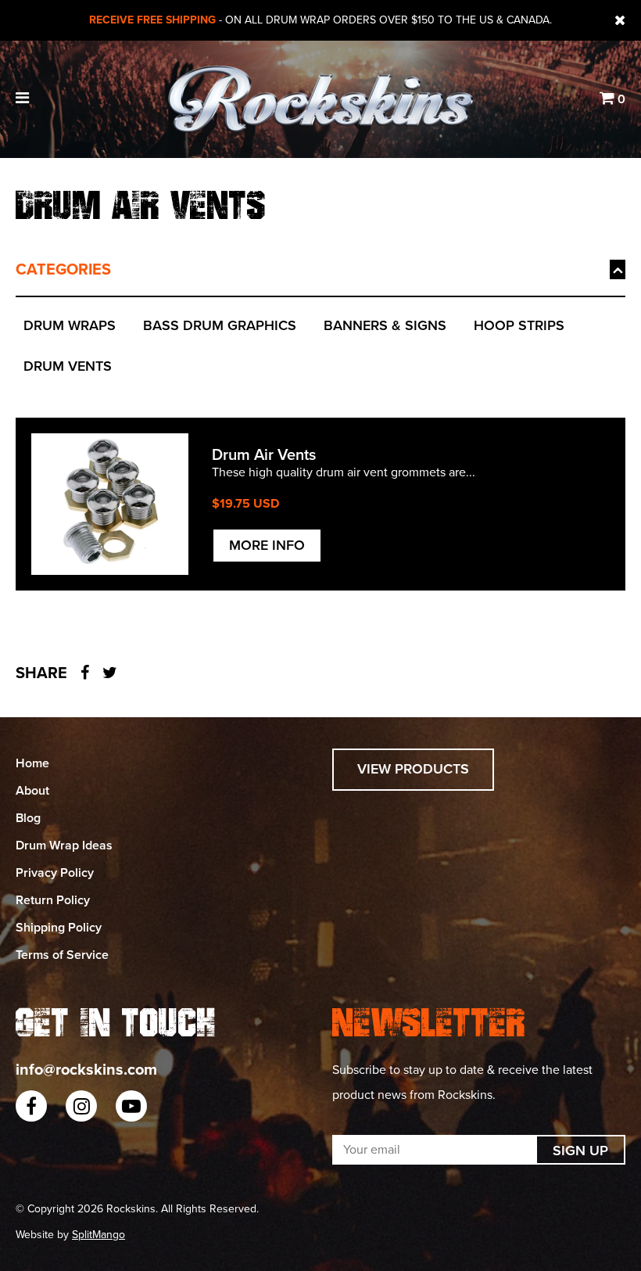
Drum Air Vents (264, 455)
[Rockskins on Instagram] (81, 1106)
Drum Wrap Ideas (64, 845)
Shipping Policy (59, 927)
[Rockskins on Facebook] (31, 1106)
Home (32, 763)
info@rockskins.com (86, 1070)
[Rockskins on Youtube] (131, 1106)
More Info (267, 545)
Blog (28, 818)
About (32, 791)
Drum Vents (67, 366)
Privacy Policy (55, 873)
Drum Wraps (69, 325)
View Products (413, 768)
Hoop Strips (519, 325)
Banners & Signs (385, 325)
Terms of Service (62, 955)
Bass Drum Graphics (219, 325)
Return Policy (53, 900)
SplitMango (98, 1234)
